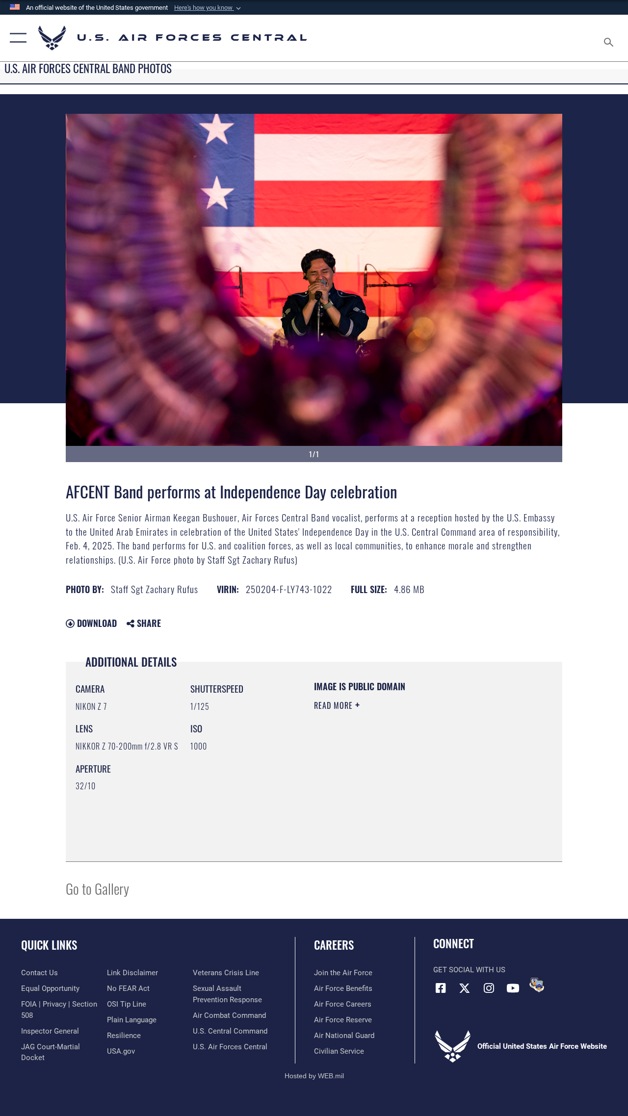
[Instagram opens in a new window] (488, 988)
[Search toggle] (610, 37)
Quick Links (49, 945)
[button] (208, 8)
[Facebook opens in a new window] (440, 988)
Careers (334, 945)
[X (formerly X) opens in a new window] (464, 988)
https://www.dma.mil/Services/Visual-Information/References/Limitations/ (402, 788)
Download (96, 623)
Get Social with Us (469, 969)
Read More (334, 705)
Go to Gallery (97, 888)
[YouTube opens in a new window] (512, 988)
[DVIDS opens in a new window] (536, 985)
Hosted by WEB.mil (314, 1076)
